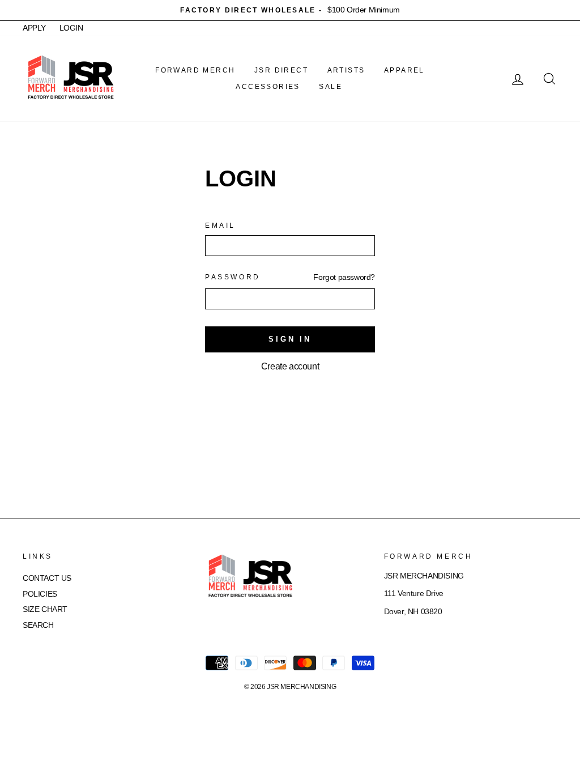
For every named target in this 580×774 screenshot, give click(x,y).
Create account (290, 366)
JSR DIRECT (281, 70)
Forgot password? (344, 277)
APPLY (34, 28)
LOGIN (71, 28)
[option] (290, 10)
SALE (330, 87)
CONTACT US (47, 578)
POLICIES (40, 594)
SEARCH (38, 625)
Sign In (290, 339)
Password (233, 277)
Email (220, 225)
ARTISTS (346, 70)
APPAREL (404, 70)
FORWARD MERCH (195, 70)
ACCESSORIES (268, 87)
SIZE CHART (45, 609)
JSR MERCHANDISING (301, 687)
